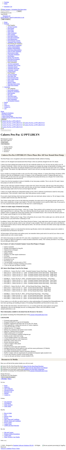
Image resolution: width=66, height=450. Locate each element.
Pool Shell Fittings (13, 36)
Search (6, 102)
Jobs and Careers (8, 432)
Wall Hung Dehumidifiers (15, 50)
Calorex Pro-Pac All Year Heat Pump (12, 117)
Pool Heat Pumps (12, 60)
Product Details (8, 147)
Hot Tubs (10, 94)
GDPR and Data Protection (11, 425)
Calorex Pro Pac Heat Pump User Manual (36, 367)
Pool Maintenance (12, 39)
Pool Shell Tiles (12, 76)
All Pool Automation (13, 64)
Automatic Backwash (13, 68)
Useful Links (7, 435)
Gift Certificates (8, 388)
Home (5, 22)
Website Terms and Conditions (12, 421)
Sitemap (6, 393)
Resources (7, 150)
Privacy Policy (8, 422)
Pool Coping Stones (13, 79)
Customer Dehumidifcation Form (38, 314)
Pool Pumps (11, 28)
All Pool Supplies (12, 27)
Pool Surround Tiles (13, 77)
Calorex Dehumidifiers (14, 47)
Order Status (7, 406)
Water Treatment (12, 33)
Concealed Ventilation (14, 54)
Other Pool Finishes (13, 85)
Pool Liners (11, 80)
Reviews (6, 151)
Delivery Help (8, 416)
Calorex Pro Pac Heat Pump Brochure (33, 366)
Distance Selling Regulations (12, 434)
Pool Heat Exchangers (14, 59)
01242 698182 (5, 17)
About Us (6, 105)
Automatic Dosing (13, 67)
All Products (7, 403)
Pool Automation (12, 99)
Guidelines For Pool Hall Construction (33, 369)
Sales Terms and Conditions (11, 419)
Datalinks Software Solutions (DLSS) (23, 445)
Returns (6, 418)
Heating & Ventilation (13, 91)
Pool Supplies (11, 93)
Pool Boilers (11, 56)
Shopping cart (6, 16)
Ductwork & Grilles (13, 53)
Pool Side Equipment (13, 37)
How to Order (8, 413)
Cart (5, 108)
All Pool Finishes (12, 74)
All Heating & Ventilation (14, 45)
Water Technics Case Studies (12, 437)
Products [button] (6, 23)
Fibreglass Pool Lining (14, 84)
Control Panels (12, 71)
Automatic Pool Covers (14, 65)
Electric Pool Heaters (13, 57)
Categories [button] (7, 87)
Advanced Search (9, 390)
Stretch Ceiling (12, 82)
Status (5, 3)
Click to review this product (8, 377)
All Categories (8, 401)
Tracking (6, 2)
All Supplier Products (13, 101)
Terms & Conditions (6, 448)
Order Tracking (8, 405)
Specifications (8, 148)
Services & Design (13, 97)
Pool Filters (11, 30)
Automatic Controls (13, 70)
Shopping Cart (8, 6)
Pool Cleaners (11, 34)
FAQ (5, 104)
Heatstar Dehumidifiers (14, 48)
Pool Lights (11, 31)
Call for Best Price (5, 130)
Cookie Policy (8, 424)
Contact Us (7, 107)
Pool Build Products (13, 90)
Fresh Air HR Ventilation (14, 51)
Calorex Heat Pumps (7, 116)
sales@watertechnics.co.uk (17, 17)
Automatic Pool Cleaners (14, 42)
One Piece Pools (12, 96)
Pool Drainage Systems (14, 40)
